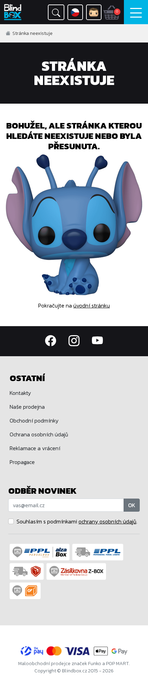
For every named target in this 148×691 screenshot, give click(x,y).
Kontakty (20, 393)
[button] (56, 12)
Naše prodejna (27, 407)
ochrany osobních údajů (107, 521)
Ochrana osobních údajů (39, 434)
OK (131, 505)
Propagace (22, 462)
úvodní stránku (91, 305)
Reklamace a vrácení (35, 448)
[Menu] (136, 12)
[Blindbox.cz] (14, 12)
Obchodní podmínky (34, 420)
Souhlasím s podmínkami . (77, 521)
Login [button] (94, 12)
